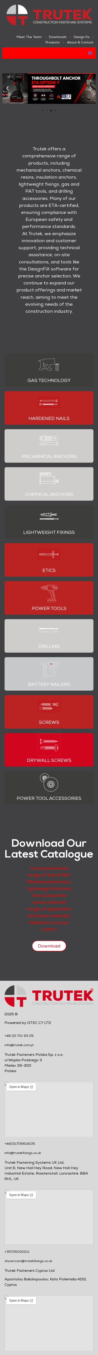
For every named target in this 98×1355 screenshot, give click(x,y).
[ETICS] (49, 554)
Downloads (58, 37)
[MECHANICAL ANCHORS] (49, 440)
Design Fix (82, 37)
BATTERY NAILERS (49, 684)
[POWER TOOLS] (49, 592)
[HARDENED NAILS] (49, 402)
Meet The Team (29, 37)
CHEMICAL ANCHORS (49, 494)
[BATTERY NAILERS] (49, 668)
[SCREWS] (49, 706)
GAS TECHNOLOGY (49, 380)
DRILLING (49, 646)
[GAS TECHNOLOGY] (49, 364)
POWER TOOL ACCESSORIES (49, 798)
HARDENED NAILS (49, 418)
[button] (90, 53)
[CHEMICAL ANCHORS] (49, 478)
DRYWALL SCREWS (49, 760)
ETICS (49, 570)
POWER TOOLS (49, 608)
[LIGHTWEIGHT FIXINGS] (49, 516)
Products (53, 42)
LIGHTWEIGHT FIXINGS (49, 532)
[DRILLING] (49, 630)
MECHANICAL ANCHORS (49, 456)
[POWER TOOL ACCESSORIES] (49, 782)
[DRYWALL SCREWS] (49, 744)
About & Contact (80, 42)
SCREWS (49, 722)
